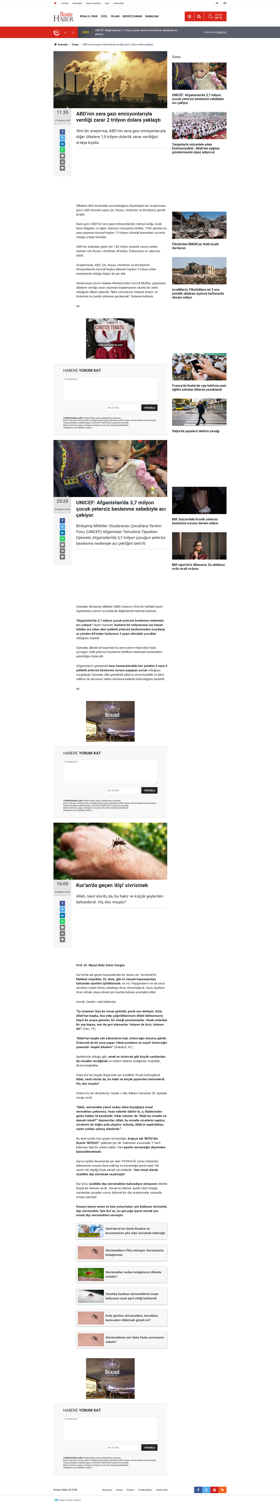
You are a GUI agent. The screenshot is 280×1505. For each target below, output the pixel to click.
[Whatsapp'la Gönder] (62, 150)
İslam (115, 16)
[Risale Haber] (63, 16)
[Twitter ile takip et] (206, 1490)
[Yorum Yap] (62, 168)
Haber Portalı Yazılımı (70, 1500)
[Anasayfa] (55, 3)
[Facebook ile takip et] (198, 1490)
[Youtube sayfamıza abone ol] (214, 1490)
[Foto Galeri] (225, 3)
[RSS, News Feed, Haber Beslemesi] (222, 1490)
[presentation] (65, 32)
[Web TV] (217, 3)
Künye (119, 1490)
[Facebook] (62, 131)
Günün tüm (215, 32)
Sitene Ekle (119, 3)
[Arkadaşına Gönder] (62, 156)
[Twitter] (62, 137)
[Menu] (189, 16)
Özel (104, 16)
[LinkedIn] (62, 144)
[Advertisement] (38, 95)
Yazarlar (65, 3)
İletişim (130, 1490)
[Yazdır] (62, 162)
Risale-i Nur (89, 16)
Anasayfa (107, 1490)
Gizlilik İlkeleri (145, 1490)
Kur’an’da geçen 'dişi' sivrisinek (112, 32)
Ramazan (151, 16)
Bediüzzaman (132, 16)
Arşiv (107, 3)
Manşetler (77, 3)
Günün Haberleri (93, 3)
